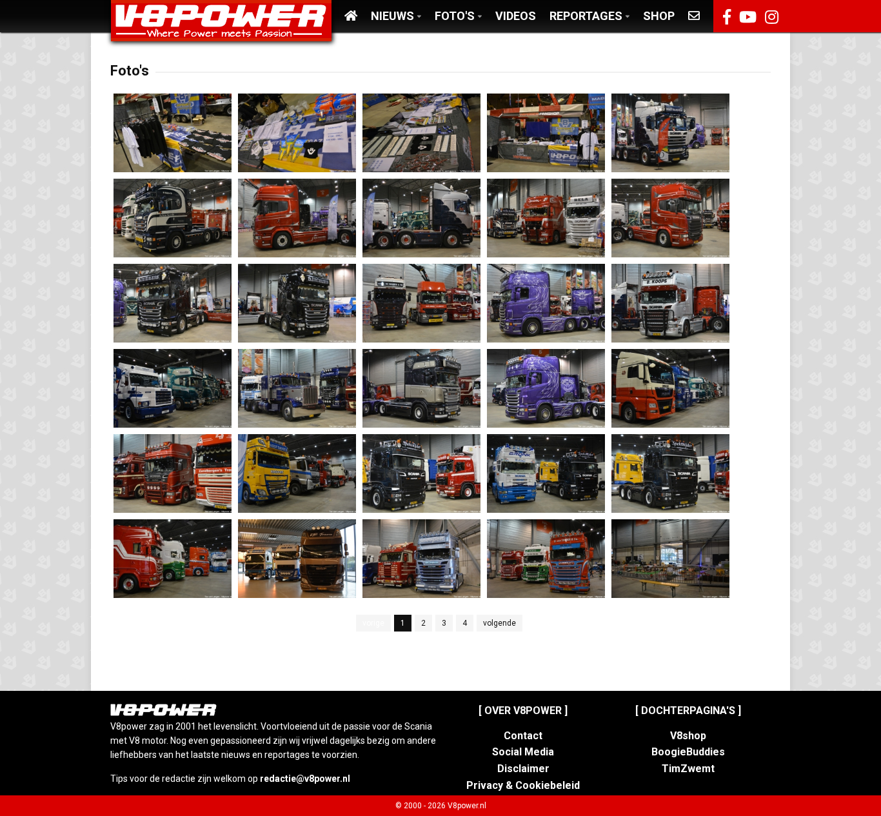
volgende (499, 623)
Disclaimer (523, 768)
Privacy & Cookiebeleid (523, 785)
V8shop (688, 736)
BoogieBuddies (688, 752)
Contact (523, 736)
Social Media (523, 752)
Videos (515, 16)
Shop (659, 16)
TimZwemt (688, 768)
